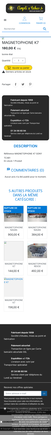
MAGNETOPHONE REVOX (37, 265)
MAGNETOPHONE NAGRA (14, 228)
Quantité (6, 60)
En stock (8, 161)
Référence (9, 153)
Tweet (23, 84)
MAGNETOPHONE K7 (14, 265)
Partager (15, 84)
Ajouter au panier (20, 68)
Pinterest (30, 84)
